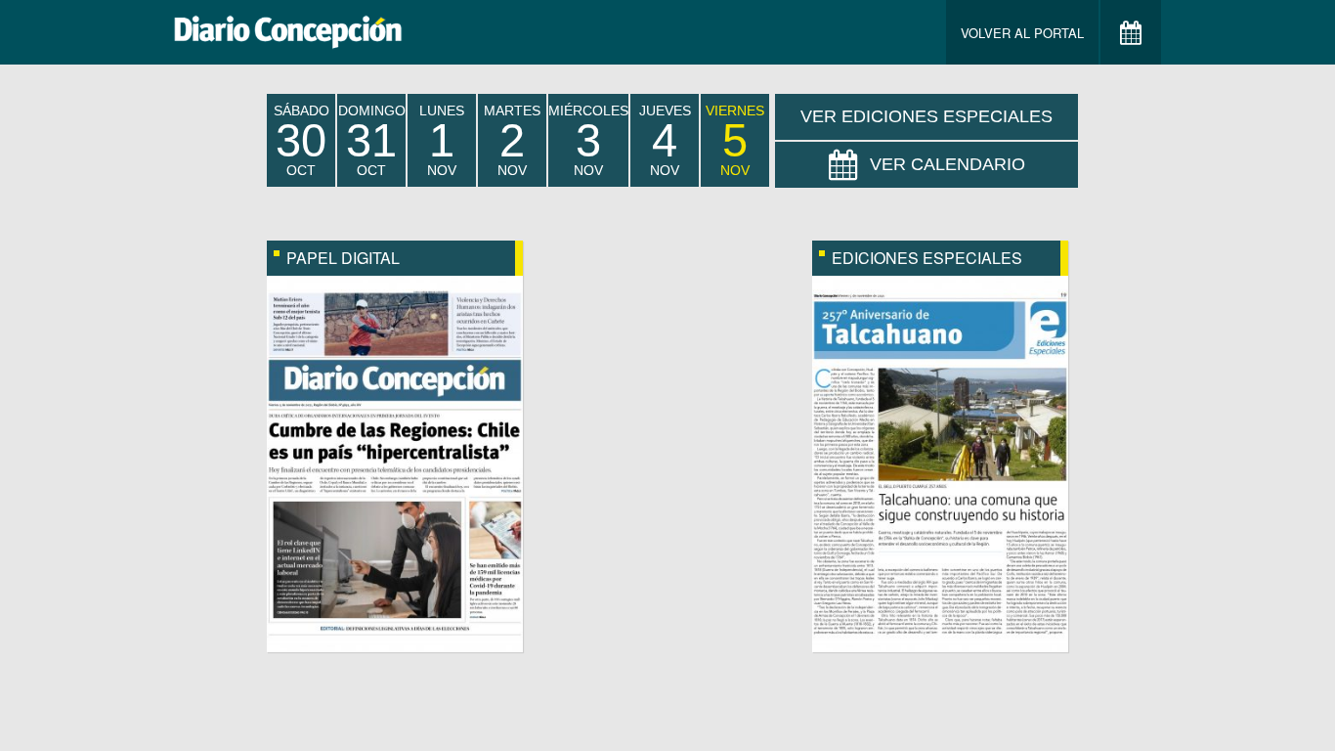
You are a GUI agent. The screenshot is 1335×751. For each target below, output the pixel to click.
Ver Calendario (947, 164)
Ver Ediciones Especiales (926, 116)
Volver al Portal (1022, 32)
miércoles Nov (588, 140)
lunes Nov (441, 140)
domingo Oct (372, 140)
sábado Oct (301, 140)
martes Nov (512, 140)
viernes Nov (735, 140)
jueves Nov (665, 140)
